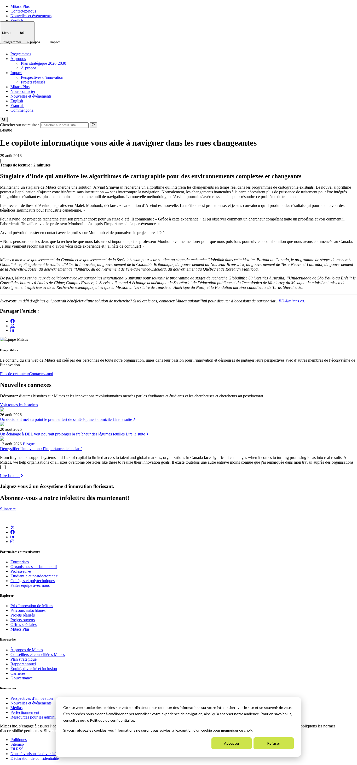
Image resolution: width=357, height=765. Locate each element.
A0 (22, 32)
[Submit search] (93, 125)
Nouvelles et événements (30, 16)
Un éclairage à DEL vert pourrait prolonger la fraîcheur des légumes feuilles (62, 434)
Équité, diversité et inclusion (33, 668)
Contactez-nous (23, 11)
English (16, 20)
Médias (16, 708)
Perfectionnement (24, 712)
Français (17, 105)
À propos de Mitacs (26, 650)
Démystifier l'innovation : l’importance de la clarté (41, 448)
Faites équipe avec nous (30, 585)
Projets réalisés (33, 82)
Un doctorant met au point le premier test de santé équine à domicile (56, 419)
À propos (33, 42)
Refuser (273, 743)
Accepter (231, 743)
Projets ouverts (22, 620)
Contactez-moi (41, 374)
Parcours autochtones (27, 610)
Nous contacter (22, 91)
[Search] (4, 119)
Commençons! (22, 110)
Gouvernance (21, 678)
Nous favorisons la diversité (33, 753)
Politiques (18, 739)
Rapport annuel (23, 664)
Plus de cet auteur (14, 374)
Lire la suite (123, 419)
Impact (55, 42)
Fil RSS (17, 749)
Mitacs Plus (20, 6)
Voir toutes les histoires (19, 405)
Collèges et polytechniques (32, 580)
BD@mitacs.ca (291, 301)
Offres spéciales (23, 624)
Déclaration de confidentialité (34, 758)
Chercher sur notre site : (20, 125)
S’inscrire (8, 509)
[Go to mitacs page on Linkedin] (12, 330)
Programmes (12, 42)
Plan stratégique (23, 659)
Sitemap (17, 744)
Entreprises (19, 562)
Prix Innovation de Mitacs (31, 605)
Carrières (17, 673)
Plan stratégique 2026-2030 (43, 63)
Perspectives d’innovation (42, 77)
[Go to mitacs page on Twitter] (12, 326)
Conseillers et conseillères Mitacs (37, 654)
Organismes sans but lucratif (33, 566)
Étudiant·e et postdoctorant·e (34, 576)
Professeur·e (20, 571)
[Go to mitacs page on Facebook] (12, 321)
